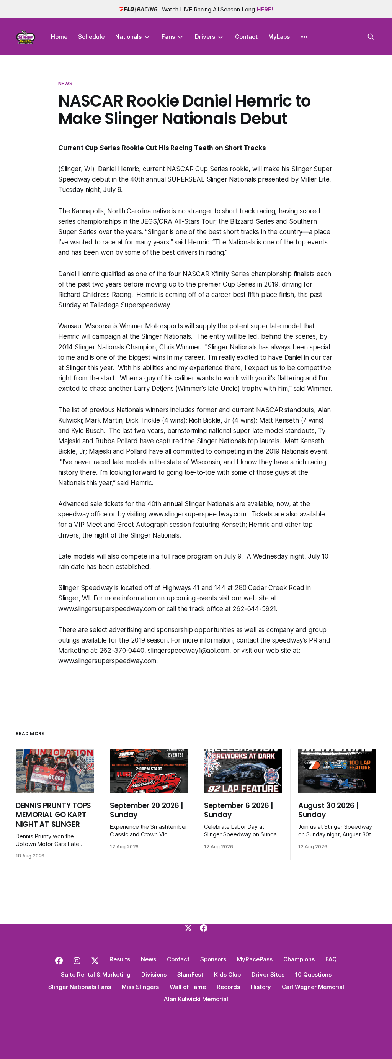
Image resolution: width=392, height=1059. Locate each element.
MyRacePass (255, 959)
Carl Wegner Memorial (313, 986)
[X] (188, 928)
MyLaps (279, 36)
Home (59, 36)
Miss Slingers (140, 986)
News (65, 83)
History (261, 986)
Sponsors (213, 959)
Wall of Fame (188, 986)
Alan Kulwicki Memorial (196, 999)
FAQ (331, 959)
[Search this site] (371, 37)
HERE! (264, 9)
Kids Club (227, 974)
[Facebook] (203, 928)
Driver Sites (268, 974)
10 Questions (313, 974)
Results (119, 959)
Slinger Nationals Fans (79, 986)
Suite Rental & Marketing (96, 974)
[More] (304, 37)
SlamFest (190, 974)
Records (228, 986)
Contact (246, 36)
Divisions (154, 974)
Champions (299, 959)
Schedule (91, 36)
